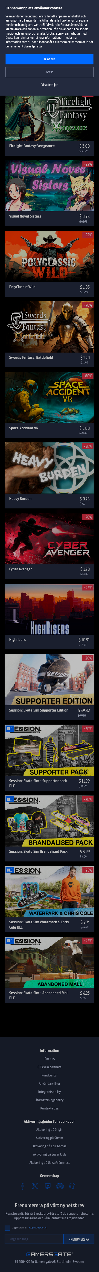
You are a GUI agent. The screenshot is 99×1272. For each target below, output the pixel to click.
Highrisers (17, 639)
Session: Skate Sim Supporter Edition (38, 710)
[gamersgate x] (35, 1186)
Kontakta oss (49, 1108)
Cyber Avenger (20, 568)
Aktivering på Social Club (49, 1154)
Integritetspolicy (49, 1092)
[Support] (72, 1186)
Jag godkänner (29, 1227)
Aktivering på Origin (49, 1129)
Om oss (49, 1059)
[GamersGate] (49, 1257)
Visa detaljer (49, 85)
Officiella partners (49, 1067)
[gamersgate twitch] (47, 1186)
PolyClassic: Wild (22, 286)
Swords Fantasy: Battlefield (31, 357)
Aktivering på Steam (49, 1138)
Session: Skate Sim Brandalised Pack (38, 851)
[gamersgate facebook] (22, 1186)
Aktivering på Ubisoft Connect (49, 1162)
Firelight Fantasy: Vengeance (32, 145)
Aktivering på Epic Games (49, 1146)
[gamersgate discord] (60, 1186)
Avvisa (49, 72)
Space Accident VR (23, 427)
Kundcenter (49, 1075)
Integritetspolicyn (37, 1227)
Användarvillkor (49, 1083)
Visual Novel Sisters (25, 216)
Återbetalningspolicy (49, 1100)
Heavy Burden (20, 498)
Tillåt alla (49, 59)
